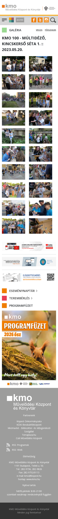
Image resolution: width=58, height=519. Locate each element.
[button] (11, 21)
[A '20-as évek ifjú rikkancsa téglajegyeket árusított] (40, 63)
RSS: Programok (20, 444)
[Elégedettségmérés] (29, 277)
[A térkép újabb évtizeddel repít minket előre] (40, 171)
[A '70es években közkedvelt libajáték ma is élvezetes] (13, 171)
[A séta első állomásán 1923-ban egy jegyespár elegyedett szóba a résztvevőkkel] (13, 63)
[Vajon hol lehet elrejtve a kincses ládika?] (13, 135)
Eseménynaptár (22, 291)
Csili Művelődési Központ (29, 438)
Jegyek (20, 20)
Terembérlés (19, 298)
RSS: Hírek (17, 449)
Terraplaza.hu (29, 434)
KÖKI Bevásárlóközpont (29, 424)
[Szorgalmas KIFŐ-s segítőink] (40, 207)
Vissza (39, 30)
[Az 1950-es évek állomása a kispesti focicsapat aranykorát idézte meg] (13, 99)
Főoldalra (50, 30)
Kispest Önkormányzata (29, 421)
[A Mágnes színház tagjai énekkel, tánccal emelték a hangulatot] (40, 81)
